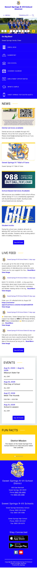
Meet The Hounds (12, 395)
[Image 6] (17, 31)
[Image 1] (2, 31)
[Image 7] (20, 31)
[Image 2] (5, 31)
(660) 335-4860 (20, 492)
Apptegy (22, 565)
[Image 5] (14, 31)
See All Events (18, 418)
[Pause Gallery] (33, 31)
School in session (12, 407)
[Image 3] (8, 31)
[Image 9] (25, 31)
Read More (31, 270)
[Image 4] (11, 31)
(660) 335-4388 (19, 495)
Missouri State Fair (12, 373)
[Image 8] (23, 31)
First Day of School (12, 384)
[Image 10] (28, 31)
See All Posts (18, 242)
